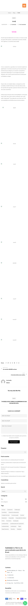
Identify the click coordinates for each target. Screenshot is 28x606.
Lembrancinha (5, 523)
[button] (24, 5)
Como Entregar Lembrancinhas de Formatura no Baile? (13, 476)
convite (22, 515)
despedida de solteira (21, 518)
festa (3, 520)
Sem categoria (4, 501)
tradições (19, 529)
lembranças (13, 526)
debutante (4, 518)
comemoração (15, 515)
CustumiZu (13, 24)
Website (8, 382)
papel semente (5, 529)
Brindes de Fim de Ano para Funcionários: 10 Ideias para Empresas (13, 468)
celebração (17, 509)
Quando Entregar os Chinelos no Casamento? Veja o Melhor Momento (12, 472)
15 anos (3, 509)
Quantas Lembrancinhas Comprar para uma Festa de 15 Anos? (13, 463)
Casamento (10, 509)
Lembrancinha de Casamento (17, 523)
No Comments (22, 24)
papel (19, 526)
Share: (2, 363)
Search (25, 491)
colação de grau (6, 515)
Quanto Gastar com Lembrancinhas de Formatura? (12, 460)
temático (13, 529)
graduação (15, 520)
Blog (14, 18)
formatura (8, 520)
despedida (11, 518)
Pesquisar (3, 448)
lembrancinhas (5, 526)
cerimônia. (4, 512)
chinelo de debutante (14, 512)
